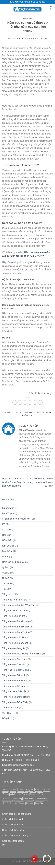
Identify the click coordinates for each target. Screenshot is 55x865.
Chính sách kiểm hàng (13, 830)
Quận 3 (5, 578)
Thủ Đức (6, 589)
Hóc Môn (6, 535)
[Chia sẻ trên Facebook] (19, 402)
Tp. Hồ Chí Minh (10, 707)
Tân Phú (6, 583)
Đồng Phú (7, 718)
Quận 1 (5, 567)
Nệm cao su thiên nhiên (14, 562)
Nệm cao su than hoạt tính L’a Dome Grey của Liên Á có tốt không (14, 482)
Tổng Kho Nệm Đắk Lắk (14, 691)
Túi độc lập (7, 803)
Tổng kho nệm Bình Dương (16, 621)
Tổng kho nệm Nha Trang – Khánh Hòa (21, 653)
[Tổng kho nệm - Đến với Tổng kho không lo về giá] (27, 9)
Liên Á (5, 556)
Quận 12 (6, 573)
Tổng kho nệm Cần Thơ (14, 637)
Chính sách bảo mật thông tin (16, 835)
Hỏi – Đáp (7, 540)
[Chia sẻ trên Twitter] (25, 402)
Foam (5, 794)
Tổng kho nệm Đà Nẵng (14, 686)
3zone (5, 790)
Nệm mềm (28, 799)
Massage (6, 799)
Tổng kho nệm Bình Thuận (15, 632)
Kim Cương (8, 546)
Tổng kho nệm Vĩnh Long (14, 680)
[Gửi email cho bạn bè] (30, 402)
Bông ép (29, 790)
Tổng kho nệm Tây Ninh (14, 664)
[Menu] (4, 9)
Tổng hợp (27, 19)
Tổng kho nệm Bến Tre (13, 616)
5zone (13, 790)
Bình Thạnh (8, 513)
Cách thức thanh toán (13, 841)
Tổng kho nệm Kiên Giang (15, 643)
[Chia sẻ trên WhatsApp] (14, 402)
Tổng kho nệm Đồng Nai (14, 697)
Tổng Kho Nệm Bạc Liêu (14, 610)
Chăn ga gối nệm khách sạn (16, 519)
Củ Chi (5, 524)
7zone (20, 790)
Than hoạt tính (41, 799)
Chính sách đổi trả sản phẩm (16, 814)
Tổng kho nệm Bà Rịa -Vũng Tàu (18, 605)
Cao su (38, 790)
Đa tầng (29, 803)
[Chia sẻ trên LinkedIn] (40, 402)
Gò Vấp (6, 529)
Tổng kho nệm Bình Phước (15, 627)
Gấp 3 (12, 794)
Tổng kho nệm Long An (13, 648)
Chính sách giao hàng (13, 824)
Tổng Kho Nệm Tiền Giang (15, 670)
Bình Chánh (8, 508)
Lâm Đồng (7, 551)
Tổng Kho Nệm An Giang (14, 600)
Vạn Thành (7, 713)
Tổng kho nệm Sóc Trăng (14, 659)
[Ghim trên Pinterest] (35, 402)
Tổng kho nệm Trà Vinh (14, 675)
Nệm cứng (17, 799)
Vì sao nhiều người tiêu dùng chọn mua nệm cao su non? (40, 482)
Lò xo (40, 794)
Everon (47, 790)
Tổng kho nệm (41, 38)
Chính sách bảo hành (13, 819)
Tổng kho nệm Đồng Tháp (15, 702)
